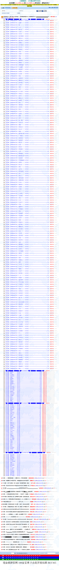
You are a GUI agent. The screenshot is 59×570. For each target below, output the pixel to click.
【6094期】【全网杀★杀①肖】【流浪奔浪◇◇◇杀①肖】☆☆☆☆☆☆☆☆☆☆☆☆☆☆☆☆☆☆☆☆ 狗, (27, 138)
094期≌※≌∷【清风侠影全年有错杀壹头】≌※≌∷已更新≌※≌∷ (16, 499)
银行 (57, 7)
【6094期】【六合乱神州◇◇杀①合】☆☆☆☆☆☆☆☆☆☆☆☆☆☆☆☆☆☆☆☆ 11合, (23, 461)
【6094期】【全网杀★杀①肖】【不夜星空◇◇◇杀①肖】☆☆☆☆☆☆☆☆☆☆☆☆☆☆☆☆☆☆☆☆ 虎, (27, 284)
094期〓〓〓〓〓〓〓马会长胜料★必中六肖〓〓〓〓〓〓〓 (15, 509)
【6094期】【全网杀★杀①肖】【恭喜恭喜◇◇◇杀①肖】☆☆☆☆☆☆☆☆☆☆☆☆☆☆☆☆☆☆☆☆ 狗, (27, 60)
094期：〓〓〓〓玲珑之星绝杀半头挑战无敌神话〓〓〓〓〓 (15, 511)
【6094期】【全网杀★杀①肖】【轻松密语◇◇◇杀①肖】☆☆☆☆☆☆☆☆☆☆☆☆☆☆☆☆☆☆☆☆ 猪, (27, 246)
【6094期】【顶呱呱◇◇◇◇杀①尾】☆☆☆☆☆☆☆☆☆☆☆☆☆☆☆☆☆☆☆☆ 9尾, (23, 435)
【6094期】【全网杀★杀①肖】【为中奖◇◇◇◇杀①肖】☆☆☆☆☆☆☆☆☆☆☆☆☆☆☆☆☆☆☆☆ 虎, (27, 264)
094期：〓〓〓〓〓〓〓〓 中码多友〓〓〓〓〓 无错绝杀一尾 (15, 485)
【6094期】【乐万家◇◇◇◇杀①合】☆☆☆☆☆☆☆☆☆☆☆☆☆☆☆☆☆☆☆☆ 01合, (23, 469)
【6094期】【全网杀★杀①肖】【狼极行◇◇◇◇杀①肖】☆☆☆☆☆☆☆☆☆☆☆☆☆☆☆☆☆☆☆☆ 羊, (27, 268)
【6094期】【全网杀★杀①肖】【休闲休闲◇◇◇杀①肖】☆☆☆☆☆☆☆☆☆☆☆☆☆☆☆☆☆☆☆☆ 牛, (27, 293)
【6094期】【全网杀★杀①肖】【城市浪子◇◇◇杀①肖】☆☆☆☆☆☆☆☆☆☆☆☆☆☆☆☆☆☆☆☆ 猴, (27, 20)
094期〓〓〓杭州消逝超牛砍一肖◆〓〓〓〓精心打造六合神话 (16, 539)
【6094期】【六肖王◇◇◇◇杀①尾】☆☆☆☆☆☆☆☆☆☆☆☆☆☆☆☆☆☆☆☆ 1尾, (23, 433)
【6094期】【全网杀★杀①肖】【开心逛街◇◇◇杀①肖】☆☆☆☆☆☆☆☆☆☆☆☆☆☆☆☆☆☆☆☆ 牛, (27, 317)
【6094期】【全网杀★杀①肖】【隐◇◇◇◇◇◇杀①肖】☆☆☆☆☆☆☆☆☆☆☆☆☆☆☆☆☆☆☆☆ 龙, (27, 25)
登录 (55, 7)
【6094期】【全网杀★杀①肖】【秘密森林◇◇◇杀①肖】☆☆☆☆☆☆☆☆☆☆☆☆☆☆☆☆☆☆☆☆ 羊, (27, 244)
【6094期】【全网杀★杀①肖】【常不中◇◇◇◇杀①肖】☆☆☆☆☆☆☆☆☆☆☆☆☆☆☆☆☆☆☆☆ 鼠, (27, 95)
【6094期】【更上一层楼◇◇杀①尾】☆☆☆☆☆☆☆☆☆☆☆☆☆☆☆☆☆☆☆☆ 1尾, (23, 417)
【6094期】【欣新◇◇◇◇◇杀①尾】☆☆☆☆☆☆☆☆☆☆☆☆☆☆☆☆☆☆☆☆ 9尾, (23, 416)
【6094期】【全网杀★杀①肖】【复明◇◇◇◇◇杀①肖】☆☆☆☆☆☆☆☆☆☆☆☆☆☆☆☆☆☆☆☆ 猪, (27, 257)
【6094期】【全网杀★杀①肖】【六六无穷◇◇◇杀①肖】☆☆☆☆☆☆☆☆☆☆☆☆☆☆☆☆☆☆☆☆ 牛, (27, 91)
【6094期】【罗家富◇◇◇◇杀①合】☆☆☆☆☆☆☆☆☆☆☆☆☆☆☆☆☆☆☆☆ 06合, (23, 459)
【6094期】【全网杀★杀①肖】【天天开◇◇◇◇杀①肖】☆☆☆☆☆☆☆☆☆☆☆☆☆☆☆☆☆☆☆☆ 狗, (27, 271)
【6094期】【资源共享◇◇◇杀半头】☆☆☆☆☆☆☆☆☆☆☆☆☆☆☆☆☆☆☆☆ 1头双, (23, 394)
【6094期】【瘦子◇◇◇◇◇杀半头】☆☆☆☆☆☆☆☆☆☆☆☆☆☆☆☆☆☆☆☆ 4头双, (23, 385)
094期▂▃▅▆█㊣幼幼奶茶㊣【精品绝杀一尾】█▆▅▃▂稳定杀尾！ (17, 491)
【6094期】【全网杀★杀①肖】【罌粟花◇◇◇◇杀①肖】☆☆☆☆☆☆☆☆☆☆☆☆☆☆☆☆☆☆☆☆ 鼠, (27, 62)
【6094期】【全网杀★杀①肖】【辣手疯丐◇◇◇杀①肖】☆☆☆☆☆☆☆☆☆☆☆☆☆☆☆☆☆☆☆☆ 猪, (27, 82)
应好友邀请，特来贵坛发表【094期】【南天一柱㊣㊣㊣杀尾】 (16, 504)
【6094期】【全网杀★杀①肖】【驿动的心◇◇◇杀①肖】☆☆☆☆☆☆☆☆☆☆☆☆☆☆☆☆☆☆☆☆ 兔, (27, 49)
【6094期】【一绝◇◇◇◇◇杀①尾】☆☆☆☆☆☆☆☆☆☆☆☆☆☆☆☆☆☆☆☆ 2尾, (23, 449)
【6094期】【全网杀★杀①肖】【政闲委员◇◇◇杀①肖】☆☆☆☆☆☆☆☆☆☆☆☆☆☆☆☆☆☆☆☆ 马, (27, 140)
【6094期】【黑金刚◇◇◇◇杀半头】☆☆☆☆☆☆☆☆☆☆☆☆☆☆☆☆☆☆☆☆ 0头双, (23, 378)
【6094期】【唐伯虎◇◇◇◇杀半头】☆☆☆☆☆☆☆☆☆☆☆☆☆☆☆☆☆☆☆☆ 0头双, (23, 372)
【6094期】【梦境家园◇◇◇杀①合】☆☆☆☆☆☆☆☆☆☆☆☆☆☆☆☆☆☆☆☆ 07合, (23, 465)
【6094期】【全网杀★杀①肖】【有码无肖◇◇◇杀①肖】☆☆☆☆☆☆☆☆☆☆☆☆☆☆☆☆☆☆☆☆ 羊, (27, 290)
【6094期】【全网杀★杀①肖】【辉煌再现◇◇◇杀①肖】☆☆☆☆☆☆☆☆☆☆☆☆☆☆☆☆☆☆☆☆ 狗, (27, 304)
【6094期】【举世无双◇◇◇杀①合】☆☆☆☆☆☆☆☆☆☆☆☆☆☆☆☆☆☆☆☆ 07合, (23, 472)
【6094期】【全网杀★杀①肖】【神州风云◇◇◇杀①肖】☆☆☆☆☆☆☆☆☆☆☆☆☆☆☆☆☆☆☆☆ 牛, (27, 184)
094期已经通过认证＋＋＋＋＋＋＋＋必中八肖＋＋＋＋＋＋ (15, 501)
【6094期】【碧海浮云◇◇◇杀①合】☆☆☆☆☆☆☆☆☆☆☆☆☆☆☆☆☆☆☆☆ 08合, (23, 456)
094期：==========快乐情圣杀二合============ (13, 516)
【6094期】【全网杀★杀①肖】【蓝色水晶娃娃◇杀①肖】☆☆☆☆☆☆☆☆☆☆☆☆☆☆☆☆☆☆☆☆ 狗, (27, 302)
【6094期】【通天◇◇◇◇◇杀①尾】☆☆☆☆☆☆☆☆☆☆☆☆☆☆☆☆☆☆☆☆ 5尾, (23, 434)
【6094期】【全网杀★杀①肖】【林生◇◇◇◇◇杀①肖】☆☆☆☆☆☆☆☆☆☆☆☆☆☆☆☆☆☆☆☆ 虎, (27, 102)
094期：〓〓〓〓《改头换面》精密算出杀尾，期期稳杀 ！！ (15, 547)
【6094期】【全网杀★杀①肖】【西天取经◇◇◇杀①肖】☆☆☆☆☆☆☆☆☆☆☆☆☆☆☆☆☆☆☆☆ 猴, (27, 355)
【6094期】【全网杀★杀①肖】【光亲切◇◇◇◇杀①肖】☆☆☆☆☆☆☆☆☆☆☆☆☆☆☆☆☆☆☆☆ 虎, (27, 248)
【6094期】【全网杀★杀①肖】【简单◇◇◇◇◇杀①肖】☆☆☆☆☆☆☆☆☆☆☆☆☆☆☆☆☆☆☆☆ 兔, (27, 118)
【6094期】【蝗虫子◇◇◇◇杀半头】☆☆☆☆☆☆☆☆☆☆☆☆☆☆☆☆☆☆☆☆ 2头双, (23, 399)
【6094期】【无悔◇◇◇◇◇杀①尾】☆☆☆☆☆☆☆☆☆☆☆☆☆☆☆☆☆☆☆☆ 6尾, (23, 440)
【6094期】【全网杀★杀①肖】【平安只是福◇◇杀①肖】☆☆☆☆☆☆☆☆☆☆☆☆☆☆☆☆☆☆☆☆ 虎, (27, 282)
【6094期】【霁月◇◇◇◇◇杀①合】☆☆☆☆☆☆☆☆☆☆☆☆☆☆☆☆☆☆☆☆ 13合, (23, 466)
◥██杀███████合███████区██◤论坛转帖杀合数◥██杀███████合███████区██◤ (25, 452)
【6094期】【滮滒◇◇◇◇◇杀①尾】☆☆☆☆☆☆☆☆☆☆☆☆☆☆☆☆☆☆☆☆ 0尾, (23, 444)
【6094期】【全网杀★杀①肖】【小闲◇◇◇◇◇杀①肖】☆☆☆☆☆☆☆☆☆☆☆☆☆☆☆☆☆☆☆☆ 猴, (27, 151)
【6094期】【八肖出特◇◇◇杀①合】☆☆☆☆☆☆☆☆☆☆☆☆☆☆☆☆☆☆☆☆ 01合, (23, 467)
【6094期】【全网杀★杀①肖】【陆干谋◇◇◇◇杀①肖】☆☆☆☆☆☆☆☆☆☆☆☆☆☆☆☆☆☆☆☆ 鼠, (27, 142)
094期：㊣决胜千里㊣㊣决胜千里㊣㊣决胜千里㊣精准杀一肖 (15, 524)
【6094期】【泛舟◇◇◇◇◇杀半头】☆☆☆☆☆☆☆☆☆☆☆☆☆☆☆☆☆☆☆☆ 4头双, (23, 396)
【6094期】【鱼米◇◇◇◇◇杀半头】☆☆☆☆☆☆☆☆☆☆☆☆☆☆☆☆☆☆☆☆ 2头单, (23, 379)
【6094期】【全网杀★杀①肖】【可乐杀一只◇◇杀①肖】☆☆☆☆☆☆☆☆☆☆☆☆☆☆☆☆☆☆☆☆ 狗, (27, 111)
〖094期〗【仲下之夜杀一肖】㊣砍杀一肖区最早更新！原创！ (16, 483)
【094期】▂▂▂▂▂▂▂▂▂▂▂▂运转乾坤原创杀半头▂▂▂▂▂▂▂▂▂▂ (20, 488)
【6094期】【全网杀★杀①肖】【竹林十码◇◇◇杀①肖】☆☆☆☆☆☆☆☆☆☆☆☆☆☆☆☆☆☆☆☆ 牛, (27, 122)
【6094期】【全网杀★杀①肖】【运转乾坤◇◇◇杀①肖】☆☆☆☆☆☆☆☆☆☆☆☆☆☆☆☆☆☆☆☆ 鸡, (27, 78)
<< (1, 553)
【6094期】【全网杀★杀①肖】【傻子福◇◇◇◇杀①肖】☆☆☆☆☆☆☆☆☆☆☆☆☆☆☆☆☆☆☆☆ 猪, (27, 29)
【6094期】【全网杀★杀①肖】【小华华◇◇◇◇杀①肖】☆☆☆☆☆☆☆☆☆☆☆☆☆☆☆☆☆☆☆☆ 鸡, (27, 84)
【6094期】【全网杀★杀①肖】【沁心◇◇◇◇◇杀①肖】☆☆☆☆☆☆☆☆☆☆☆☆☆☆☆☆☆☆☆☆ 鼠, (27, 299)
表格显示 (25, 553)
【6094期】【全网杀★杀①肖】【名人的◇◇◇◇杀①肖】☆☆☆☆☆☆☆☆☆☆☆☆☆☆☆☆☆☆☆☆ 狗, (27, 129)
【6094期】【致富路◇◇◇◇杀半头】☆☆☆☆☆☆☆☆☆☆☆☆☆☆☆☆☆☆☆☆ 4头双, (23, 391)
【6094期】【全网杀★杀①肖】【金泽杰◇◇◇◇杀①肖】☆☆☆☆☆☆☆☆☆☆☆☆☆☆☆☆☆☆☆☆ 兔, (27, 113)
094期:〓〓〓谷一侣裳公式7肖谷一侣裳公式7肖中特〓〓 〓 (15, 544)
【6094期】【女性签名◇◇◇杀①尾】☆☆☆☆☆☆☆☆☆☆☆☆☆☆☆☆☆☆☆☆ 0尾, (23, 447)
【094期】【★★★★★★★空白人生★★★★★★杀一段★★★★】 (17, 519)
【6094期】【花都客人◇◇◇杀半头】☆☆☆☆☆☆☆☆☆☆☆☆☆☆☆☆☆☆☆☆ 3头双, (23, 381)
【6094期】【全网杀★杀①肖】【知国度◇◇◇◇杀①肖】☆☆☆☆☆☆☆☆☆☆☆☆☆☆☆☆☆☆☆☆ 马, (27, 100)
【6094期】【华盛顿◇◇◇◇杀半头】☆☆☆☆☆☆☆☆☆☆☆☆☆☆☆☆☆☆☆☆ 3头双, (23, 395)
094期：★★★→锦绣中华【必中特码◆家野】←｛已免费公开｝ (16, 529)
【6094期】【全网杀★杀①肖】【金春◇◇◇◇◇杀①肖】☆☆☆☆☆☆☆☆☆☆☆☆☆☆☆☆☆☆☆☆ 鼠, (27, 242)
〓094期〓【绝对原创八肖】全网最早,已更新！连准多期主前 (15, 496)
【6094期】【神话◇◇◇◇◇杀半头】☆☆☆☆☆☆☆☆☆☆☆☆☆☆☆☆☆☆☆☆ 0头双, (23, 373)
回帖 (36, 478)
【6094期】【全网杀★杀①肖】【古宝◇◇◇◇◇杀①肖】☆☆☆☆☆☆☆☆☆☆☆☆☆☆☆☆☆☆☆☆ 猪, (27, 350)
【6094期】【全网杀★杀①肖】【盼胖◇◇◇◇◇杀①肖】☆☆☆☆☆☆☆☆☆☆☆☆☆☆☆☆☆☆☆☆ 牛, (27, 87)
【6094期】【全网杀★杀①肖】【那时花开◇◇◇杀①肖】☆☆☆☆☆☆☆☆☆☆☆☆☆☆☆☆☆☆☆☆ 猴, (27, 69)
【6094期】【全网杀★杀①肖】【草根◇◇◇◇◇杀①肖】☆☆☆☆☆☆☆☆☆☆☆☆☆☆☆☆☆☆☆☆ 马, (27, 211)
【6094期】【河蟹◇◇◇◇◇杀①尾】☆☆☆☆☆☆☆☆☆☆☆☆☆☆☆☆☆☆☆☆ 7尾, (23, 431)
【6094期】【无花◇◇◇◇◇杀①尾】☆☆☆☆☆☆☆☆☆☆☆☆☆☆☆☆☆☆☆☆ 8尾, (23, 446)
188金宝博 (23, 562)
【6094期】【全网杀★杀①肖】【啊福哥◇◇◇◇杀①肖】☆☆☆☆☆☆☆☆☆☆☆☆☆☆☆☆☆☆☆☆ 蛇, (27, 361)
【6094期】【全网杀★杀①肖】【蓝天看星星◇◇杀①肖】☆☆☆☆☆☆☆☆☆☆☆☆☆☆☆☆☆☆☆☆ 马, (27, 36)
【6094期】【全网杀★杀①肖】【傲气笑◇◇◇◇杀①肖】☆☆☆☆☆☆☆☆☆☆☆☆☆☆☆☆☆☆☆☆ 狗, (27, 253)
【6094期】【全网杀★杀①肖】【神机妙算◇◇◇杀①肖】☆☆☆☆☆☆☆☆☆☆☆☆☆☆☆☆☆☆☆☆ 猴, (27, 366)
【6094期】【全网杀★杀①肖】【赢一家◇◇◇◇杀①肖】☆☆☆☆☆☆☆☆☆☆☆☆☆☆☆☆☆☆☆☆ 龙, (27, 297)
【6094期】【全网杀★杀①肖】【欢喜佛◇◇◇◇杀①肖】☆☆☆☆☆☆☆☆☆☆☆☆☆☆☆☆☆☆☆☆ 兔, (27, 186)
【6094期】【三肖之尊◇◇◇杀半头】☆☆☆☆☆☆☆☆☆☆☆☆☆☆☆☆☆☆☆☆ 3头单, (23, 390)
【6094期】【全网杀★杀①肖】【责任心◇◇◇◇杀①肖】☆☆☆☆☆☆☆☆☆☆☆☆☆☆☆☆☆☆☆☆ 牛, (27, 353)
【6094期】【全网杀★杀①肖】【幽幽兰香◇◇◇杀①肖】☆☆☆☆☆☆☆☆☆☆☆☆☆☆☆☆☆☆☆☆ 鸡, (27, 226)
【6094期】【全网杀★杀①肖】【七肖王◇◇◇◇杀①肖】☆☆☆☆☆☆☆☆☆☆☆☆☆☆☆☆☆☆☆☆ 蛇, (27, 266)
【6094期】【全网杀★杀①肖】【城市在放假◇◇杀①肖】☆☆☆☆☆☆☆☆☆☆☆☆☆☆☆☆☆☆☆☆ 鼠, (27, 177)
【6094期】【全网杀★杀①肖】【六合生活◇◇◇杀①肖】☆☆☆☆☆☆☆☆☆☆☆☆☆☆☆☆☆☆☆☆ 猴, (27, 344)
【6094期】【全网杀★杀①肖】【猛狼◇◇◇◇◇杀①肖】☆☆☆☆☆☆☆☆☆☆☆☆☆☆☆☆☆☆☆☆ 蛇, (27, 131)
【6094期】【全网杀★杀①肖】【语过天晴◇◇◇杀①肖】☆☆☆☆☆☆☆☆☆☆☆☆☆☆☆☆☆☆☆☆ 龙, (27, 235)
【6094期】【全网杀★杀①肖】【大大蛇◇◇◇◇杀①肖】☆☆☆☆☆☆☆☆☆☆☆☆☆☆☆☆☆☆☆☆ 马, (27, 255)
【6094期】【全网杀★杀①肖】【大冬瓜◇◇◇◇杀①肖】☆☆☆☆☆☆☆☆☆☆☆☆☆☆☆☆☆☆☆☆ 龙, (27, 328)
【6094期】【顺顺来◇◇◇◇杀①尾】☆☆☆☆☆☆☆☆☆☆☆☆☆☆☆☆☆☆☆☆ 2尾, (23, 425)
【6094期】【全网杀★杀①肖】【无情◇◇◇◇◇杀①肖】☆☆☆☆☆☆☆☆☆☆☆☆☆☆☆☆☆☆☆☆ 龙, (27, 231)
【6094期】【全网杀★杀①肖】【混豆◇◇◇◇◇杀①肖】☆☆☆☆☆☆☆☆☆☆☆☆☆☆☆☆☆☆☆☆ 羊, (27, 173)
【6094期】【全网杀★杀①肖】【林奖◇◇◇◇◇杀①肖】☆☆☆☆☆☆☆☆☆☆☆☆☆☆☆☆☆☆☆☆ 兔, (27, 75)
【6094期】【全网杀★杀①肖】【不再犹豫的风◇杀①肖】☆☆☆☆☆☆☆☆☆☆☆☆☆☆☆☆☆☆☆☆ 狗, (27, 160)
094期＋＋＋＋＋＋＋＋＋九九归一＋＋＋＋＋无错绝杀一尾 (15, 526)
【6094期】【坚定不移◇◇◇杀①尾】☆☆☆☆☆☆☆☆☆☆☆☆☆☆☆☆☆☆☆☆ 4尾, (23, 408)
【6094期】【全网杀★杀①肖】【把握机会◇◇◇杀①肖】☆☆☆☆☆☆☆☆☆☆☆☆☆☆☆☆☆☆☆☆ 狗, (27, 259)
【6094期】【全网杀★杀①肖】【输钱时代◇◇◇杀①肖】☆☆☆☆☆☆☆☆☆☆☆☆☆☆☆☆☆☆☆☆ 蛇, (27, 206)
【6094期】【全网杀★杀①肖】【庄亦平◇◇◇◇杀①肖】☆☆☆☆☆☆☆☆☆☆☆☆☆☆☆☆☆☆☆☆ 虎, (27, 217)
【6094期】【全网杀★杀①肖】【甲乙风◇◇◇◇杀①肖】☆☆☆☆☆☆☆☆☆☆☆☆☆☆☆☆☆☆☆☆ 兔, (27, 47)
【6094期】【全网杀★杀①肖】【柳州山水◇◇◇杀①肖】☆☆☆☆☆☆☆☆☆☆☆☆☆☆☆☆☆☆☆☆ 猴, (27, 38)
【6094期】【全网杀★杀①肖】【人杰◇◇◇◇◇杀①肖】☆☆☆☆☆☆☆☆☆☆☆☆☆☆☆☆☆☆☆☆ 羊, (27, 27)
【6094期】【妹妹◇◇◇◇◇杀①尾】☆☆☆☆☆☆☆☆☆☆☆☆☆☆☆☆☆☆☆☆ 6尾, (23, 420)
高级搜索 (21, 553)
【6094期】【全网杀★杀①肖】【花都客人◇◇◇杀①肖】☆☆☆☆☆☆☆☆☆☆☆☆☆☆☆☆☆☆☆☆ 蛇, (27, 42)
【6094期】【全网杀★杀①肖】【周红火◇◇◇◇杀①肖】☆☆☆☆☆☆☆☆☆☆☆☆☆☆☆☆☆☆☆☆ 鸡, (27, 175)
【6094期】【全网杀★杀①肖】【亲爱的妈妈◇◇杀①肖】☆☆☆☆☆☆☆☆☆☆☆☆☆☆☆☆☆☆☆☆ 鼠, (27, 64)
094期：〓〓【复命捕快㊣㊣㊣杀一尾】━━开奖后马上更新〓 (16, 549)
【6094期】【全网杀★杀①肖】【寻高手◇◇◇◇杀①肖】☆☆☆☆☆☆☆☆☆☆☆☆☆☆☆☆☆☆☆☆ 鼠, (27, 53)
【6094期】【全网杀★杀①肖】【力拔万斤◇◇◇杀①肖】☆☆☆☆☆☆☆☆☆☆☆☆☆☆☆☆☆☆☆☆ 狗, (27, 202)
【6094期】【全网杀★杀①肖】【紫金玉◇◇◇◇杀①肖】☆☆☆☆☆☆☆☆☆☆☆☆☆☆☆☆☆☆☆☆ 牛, (27, 339)
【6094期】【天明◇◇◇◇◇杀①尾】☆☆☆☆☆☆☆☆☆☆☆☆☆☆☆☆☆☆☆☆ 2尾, (23, 429)
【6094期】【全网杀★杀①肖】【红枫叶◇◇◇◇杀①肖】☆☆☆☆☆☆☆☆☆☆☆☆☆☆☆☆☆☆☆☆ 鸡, (27, 22)
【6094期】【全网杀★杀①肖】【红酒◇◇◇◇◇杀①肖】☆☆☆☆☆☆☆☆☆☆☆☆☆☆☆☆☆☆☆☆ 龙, (27, 144)
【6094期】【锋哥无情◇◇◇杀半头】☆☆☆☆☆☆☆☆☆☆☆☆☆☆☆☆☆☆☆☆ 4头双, (23, 388)
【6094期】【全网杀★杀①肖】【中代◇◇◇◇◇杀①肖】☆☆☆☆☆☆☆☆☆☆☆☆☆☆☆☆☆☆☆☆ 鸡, (27, 191)
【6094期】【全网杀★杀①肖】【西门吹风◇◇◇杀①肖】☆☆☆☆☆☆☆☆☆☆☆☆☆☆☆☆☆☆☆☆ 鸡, (27, 40)
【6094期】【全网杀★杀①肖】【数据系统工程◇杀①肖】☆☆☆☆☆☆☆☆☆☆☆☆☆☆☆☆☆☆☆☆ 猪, (27, 155)
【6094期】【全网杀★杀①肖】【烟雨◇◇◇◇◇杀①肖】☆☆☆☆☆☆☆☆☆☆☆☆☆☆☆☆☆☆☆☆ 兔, (27, 124)
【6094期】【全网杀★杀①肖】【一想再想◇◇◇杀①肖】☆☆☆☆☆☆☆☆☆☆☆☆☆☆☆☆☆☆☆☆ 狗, (27, 135)
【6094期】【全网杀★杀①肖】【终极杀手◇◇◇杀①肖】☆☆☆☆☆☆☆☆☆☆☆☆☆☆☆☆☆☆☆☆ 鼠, (27, 310)
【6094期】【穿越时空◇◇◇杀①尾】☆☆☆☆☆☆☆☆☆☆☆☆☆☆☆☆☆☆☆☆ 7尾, (23, 409)
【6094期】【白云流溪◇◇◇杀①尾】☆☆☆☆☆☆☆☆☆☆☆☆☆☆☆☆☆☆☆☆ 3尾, (23, 426)
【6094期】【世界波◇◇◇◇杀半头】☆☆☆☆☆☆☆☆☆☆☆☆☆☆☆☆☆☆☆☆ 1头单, (23, 382)
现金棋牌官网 (10, 562)
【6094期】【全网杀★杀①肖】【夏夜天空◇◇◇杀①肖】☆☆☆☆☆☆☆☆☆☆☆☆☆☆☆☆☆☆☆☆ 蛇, (27, 80)
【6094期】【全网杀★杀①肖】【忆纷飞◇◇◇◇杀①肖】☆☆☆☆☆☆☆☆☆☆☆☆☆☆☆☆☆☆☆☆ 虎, (27, 306)
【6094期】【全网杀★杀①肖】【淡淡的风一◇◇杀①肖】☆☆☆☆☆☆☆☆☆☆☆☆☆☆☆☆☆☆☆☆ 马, (27, 157)
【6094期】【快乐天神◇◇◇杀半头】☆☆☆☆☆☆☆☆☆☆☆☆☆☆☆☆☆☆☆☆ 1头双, (23, 387)
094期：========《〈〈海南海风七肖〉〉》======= (14, 542)
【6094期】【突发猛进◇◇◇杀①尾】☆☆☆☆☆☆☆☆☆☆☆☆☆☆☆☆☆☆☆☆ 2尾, (23, 407)
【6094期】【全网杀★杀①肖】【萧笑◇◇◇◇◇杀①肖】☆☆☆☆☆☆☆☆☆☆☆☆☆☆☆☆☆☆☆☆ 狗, (27, 166)
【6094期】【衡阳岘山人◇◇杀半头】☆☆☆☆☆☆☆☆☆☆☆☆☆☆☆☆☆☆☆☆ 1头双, (23, 383)
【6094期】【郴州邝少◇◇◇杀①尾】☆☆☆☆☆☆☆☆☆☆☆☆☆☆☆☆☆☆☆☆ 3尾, (23, 422)
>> (10, 553)
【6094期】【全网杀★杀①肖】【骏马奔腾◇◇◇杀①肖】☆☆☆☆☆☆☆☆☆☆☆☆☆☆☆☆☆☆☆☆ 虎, (27, 279)
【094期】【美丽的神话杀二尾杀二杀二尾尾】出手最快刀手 (15, 506)
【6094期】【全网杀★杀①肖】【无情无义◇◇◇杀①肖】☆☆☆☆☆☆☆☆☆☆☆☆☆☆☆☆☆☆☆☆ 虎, (27, 93)
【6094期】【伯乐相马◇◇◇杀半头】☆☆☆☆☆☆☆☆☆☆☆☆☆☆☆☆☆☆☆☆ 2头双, (23, 375)
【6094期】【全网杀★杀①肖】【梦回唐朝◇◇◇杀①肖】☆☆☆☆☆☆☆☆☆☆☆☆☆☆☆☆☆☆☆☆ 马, (27, 149)
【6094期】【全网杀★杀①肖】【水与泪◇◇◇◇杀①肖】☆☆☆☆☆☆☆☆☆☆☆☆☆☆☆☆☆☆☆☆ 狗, (27, 335)
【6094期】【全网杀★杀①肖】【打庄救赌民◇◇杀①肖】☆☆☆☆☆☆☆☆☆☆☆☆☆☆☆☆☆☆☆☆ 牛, (27, 251)
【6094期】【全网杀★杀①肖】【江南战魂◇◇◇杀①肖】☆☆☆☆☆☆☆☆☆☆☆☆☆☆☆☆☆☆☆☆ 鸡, (27, 208)
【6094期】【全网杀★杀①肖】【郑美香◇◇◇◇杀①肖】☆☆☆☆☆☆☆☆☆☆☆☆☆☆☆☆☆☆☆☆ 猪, (27, 277)
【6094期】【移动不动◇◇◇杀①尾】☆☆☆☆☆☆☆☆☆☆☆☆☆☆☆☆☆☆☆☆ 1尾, (23, 424)
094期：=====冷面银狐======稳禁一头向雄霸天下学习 (14, 514)
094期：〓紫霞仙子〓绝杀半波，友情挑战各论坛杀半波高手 (15, 480)
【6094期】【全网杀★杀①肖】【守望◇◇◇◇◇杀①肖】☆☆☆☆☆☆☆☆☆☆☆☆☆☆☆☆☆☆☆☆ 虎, (27, 204)
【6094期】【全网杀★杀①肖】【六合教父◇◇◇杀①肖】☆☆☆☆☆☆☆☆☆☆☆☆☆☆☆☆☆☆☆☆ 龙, (27, 193)
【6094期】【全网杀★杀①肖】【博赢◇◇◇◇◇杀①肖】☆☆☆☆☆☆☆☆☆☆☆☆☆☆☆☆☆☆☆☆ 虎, (27, 58)
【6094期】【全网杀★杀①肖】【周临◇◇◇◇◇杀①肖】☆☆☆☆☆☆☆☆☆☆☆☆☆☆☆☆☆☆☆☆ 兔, (27, 56)
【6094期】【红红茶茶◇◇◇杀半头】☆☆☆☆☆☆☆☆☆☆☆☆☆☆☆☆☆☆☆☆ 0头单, (23, 386)
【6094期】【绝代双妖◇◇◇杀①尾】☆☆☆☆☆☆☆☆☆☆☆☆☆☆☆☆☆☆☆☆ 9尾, (23, 439)
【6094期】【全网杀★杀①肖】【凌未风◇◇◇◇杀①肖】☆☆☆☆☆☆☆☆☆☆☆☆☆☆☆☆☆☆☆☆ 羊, (27, 162)
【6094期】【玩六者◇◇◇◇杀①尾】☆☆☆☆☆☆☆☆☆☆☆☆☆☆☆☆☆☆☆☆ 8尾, (23, 414)
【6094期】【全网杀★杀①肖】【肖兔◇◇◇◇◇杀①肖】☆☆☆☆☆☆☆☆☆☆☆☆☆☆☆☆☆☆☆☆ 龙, (27, 51)
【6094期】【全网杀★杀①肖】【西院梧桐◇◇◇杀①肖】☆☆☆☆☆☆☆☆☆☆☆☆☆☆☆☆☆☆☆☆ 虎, (27, 153)
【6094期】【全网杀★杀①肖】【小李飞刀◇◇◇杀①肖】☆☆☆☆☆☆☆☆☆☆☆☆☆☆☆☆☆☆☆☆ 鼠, (27, 286)
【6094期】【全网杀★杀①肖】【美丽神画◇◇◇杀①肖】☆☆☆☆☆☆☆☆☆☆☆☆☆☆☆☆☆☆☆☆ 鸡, (27, 359)
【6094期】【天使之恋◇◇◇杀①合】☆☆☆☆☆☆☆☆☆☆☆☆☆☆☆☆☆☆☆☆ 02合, (23, 470)
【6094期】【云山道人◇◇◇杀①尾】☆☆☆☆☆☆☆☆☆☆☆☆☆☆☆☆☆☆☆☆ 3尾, (23, 405)
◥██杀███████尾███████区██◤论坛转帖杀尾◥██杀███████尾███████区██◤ (25, 403)
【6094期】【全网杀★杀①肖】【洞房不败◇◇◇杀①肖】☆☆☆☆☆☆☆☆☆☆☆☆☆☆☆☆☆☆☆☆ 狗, (27, 326)
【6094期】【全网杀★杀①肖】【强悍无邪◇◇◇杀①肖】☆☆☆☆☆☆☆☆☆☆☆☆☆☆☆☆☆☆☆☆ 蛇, (27, 104)
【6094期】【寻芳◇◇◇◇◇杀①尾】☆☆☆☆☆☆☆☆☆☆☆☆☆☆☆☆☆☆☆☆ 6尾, (23, 443)
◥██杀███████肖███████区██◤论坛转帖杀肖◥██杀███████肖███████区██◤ (25, 19)
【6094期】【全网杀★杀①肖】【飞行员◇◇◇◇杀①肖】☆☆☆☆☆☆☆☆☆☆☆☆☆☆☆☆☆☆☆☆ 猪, (27, 33)
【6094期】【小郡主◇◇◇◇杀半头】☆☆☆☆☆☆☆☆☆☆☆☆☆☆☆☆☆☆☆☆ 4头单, (23, 401)
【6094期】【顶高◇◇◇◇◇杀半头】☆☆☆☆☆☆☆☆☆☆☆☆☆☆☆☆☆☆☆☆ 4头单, (23, 377)
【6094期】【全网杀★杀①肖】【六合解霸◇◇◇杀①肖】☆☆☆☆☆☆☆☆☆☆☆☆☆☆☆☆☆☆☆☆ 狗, (27, 67)
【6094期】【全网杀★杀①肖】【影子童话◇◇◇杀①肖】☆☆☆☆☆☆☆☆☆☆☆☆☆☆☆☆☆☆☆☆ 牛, (27, 224)
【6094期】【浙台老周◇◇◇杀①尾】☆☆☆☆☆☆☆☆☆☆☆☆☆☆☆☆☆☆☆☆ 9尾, (23, 412)
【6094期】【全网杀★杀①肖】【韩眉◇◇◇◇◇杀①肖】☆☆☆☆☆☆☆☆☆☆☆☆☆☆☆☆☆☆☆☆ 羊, (27, 220)
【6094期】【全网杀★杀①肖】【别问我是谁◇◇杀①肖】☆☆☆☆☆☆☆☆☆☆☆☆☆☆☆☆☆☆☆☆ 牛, (27, 171)
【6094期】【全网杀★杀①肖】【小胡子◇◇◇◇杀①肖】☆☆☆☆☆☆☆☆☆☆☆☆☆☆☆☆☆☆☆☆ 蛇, (27, 31)
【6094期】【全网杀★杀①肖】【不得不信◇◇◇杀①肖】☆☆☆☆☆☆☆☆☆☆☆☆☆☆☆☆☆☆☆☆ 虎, (27, 337)
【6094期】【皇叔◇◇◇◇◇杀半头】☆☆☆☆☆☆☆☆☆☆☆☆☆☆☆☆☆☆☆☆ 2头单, (23, 398)
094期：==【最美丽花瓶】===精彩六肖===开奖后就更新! (15, 478)
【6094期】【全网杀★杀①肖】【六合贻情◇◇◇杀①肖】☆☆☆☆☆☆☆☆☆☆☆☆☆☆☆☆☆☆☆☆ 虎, (27, 324)
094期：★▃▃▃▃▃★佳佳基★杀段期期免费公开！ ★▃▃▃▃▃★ (18, 531)
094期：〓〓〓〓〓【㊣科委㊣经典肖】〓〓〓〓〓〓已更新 (15, 521)
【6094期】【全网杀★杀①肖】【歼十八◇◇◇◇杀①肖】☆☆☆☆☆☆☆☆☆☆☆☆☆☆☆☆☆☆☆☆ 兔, (27, 333)
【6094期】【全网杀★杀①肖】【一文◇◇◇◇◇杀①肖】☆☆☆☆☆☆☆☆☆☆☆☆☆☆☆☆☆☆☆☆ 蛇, (27, 275)
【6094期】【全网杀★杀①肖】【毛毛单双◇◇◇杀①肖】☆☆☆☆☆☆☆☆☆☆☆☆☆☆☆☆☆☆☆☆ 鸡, (27, 228)
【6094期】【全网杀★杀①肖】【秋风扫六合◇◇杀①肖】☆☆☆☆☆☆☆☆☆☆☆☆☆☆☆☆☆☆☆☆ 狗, (27, 346)
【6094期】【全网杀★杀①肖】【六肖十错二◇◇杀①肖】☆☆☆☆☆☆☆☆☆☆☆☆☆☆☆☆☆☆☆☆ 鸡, (27, 321)
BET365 (52, 562)
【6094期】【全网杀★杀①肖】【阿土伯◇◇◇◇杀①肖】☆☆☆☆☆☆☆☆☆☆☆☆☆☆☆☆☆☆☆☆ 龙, (27, 164)
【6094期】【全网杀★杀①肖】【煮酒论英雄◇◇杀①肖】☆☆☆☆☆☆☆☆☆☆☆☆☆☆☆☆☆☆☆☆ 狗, (27, 180)
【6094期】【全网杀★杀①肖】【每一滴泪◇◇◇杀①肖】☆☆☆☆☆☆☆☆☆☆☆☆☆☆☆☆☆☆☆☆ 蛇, (27, 120)
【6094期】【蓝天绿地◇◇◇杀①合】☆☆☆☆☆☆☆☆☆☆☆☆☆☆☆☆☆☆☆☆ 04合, (23, 454)
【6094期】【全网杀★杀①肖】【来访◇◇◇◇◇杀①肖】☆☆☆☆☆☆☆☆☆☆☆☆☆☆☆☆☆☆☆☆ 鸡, (27, 197)
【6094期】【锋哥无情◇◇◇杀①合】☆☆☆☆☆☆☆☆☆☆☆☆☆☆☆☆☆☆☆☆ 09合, (23, 458)
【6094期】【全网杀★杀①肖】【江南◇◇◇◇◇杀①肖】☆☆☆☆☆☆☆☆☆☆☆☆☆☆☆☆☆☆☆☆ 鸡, (27, 313)
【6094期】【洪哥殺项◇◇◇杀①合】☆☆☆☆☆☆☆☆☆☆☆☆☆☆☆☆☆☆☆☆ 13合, (23, 457)
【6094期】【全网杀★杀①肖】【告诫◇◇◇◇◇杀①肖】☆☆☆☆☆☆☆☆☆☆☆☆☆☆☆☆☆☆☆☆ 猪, (27, 288)
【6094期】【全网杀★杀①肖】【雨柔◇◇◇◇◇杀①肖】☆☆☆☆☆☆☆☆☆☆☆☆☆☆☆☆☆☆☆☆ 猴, (27, 115)
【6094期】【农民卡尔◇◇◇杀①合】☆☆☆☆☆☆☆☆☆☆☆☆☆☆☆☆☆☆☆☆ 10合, (23, 463)
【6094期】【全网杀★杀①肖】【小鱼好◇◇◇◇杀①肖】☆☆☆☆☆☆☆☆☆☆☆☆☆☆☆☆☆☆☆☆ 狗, (27, 189)
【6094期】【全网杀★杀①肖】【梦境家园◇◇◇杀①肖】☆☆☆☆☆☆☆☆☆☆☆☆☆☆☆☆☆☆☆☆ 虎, (27, 213)
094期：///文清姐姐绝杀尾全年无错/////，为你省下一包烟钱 (15, 494)
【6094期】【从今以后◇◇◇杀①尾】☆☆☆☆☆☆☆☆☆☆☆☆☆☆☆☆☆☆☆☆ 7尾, (23, 430)
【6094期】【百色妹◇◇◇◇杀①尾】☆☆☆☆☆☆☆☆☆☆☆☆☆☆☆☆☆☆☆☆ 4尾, (23, 418)
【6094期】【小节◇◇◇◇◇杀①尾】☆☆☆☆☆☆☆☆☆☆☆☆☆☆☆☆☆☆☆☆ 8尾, (23, 421)
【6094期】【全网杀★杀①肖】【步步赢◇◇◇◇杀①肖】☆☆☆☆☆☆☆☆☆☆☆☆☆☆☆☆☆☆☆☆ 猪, (27, 73)
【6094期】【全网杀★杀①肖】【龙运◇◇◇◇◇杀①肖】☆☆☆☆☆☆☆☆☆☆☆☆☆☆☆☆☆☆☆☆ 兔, (27, 319)
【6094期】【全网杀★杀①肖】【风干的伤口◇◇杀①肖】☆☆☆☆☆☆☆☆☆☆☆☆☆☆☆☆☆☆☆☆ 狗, (27, 44)
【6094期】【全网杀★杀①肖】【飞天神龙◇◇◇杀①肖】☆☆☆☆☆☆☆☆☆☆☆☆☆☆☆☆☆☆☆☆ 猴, (27, 195)
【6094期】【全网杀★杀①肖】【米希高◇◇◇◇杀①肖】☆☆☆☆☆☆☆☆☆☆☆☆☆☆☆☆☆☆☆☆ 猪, (27, 71)
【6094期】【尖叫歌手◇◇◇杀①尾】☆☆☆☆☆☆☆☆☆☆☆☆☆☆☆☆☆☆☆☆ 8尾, (23, 436)
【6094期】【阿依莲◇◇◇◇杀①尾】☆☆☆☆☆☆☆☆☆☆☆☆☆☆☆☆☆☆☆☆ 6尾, (23, 448)
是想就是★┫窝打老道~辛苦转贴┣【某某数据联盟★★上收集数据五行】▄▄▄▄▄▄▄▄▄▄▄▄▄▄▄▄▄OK (26, 16)
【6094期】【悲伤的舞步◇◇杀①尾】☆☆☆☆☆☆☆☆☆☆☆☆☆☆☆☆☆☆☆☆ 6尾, (23, 451)
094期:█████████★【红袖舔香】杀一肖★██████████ (15, 537)
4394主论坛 (7, 7)
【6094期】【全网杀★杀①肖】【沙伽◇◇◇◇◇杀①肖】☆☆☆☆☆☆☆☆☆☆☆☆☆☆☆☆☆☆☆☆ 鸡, (27, 237)
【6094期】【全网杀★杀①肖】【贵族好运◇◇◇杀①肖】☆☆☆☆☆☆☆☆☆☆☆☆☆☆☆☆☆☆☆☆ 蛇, (27, 222)
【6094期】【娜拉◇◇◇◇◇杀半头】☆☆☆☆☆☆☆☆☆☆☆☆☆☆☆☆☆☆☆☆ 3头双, (23, 400)
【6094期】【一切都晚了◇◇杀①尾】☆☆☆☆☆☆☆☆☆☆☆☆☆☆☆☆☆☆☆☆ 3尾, (23, 438)
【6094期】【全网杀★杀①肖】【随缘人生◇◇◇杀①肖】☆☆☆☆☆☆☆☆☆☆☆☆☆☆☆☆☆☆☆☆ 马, (27, 98)
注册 (52, 7)
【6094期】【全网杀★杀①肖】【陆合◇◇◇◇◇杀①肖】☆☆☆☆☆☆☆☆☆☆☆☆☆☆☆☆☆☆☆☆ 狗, (27, 368)
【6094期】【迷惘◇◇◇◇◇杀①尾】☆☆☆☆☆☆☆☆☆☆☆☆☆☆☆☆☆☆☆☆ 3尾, (23, 442)
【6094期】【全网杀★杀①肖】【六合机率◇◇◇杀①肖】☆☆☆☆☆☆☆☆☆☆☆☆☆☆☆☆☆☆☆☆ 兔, (27, 295)
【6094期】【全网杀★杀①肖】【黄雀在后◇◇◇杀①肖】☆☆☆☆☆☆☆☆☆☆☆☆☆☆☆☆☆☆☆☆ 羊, (27, 126)
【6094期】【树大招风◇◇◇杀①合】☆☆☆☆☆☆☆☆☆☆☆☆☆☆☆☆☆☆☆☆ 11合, (23, 474)
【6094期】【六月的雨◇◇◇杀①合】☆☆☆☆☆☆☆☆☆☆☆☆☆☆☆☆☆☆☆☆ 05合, (23, 475)
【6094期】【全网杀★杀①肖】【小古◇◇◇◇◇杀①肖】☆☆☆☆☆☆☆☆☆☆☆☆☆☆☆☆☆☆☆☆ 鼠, (27, 308)
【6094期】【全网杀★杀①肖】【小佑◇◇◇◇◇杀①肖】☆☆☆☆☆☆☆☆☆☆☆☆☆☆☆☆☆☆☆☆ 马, (27, 200)
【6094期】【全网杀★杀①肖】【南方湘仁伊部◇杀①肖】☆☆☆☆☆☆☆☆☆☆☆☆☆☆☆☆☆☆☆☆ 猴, (27, 133)
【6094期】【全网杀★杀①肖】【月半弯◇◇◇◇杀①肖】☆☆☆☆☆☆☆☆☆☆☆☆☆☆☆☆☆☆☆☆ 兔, (27, 233)
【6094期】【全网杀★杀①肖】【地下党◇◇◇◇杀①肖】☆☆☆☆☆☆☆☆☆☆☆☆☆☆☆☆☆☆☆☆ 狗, (27, 169)
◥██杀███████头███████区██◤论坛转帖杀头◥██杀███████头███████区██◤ (25, 370)
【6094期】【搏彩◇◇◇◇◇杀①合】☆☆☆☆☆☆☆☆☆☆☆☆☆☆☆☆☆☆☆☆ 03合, (23, 462)
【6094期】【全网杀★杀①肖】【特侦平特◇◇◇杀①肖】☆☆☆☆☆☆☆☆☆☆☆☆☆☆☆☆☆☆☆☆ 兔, (27, 239)
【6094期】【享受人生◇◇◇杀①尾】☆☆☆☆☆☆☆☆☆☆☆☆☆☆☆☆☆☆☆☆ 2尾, (23, 413)
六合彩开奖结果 (38, 562)
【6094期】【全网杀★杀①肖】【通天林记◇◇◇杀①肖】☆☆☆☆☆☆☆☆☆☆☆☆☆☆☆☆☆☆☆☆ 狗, (27, 341)
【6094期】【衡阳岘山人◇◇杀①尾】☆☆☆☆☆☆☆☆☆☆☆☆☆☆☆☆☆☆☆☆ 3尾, (23, 427)
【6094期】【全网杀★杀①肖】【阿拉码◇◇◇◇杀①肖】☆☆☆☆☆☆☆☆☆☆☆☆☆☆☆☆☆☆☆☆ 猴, (27, 146)
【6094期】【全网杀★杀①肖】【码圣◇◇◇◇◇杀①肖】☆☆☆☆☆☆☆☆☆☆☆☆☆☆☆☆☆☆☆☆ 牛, (27, 109)
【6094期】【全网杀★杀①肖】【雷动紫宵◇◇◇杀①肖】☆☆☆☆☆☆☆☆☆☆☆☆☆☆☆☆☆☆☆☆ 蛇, (27, 357)
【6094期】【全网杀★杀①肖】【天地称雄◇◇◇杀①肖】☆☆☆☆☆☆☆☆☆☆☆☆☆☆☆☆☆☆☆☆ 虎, (27, 348)
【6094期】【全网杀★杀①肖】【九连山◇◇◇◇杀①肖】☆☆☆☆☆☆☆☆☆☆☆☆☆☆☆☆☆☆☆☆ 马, (27, 182)
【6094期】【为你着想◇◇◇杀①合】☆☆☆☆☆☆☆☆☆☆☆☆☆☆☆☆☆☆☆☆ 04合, (23, 471)
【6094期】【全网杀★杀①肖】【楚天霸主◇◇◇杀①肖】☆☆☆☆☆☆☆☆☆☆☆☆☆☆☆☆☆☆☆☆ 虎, (27, 273)
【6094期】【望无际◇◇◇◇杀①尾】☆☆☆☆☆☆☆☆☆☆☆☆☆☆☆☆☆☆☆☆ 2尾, (23, 404)
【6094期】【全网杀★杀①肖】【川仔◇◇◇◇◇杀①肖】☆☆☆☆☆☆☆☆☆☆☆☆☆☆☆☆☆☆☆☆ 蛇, (27, 89)
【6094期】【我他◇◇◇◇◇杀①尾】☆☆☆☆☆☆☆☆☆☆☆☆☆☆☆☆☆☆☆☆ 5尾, (23, 411)
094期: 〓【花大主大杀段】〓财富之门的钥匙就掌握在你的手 (15, 534)
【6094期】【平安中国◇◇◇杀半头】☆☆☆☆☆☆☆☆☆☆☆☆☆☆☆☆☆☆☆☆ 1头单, (23, 392)
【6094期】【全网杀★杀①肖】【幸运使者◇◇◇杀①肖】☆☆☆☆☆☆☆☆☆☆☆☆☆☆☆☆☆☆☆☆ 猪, (27, 215)
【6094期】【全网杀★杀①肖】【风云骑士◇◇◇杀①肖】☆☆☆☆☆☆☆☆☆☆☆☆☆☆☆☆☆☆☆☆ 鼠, (27, 107)
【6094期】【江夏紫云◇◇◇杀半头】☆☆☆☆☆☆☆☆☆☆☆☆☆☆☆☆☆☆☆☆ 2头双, (23, 374)
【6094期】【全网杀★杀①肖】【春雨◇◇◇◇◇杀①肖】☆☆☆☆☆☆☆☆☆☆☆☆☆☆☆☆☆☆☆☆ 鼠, (27, 262)
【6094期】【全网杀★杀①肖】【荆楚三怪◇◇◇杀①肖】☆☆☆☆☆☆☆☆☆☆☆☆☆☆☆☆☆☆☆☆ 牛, (27, 364)
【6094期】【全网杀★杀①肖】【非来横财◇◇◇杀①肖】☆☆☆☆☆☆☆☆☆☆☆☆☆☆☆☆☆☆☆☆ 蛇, (27, 330)
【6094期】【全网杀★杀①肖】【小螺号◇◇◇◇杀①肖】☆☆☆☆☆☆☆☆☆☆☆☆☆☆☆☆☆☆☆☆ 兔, (27, 315)
